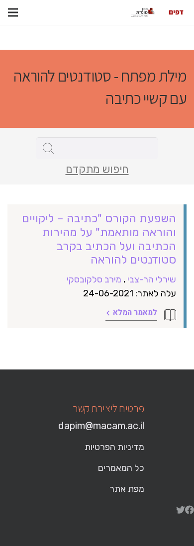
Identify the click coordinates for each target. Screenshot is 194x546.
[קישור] (176, 12)
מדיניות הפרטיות (114, 447)
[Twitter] (180, 509)
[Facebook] (189, 509)
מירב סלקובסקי (94, 279)
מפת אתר (126, 488)
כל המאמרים (121, 467)
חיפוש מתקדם (97, 169)
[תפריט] (12, 12)
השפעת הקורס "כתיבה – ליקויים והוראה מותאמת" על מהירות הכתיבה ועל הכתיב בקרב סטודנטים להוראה (99, 239)
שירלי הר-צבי (151, 279)
